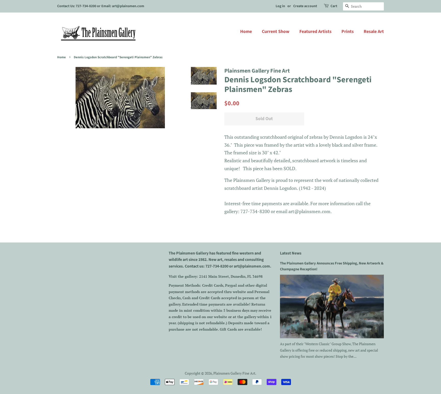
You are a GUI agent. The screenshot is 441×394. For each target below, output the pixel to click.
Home (246, 31)
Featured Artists (315, 31)
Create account (305, 6)
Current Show (275, 31)
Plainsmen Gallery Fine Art (234, 373)
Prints (347, 31)
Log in (280, 6)
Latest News (290, 253)
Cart (333, 6)
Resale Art (374, 31)
